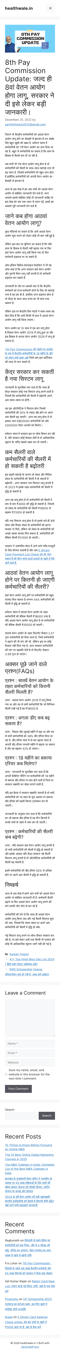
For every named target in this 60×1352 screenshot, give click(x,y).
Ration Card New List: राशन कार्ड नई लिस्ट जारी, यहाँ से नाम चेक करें (30, 1286)
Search (9, 1109)
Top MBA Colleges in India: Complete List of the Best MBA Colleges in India (29, 1169)
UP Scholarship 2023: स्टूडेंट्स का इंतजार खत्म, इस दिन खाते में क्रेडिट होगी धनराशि (28, 1304)
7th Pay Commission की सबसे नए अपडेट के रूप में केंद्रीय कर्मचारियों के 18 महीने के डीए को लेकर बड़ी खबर (29, 353)
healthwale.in (19, 8)
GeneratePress (30, 1346)
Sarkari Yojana (19, 954)
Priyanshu (11, 1299)
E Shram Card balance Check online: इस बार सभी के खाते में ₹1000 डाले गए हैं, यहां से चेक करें (26, 1322)
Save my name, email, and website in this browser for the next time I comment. (29, 1074)
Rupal (8, 1317)
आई (26, 357)
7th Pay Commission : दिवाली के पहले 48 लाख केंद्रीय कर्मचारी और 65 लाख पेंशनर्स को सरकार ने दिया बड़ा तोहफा (28, 1268)
